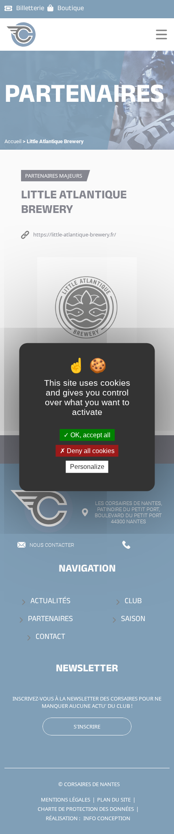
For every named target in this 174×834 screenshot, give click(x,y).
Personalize (87, 466)
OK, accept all (89, 435)
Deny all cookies (90, 450)
